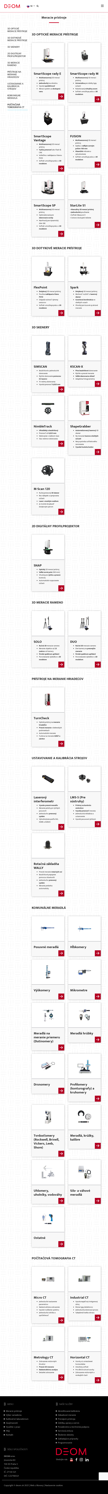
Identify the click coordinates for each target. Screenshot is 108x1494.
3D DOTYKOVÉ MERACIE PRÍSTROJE (17, 39)
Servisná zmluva (65, 1431)
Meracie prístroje (14, 1411)
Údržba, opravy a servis (68, 1423)
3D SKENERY (13, 47)
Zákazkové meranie (67, 1415)
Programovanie (65, 1443)
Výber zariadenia (13, 1415)
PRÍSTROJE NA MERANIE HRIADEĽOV (14, 74)
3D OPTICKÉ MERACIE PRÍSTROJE (17, 30)
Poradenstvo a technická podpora (73, 1427)
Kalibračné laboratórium (17, 1419)
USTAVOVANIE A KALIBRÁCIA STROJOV (15, 86)
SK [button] (31, 6)
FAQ (8, 1431)
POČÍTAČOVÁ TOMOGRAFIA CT (15, 106)
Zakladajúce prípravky (68, 1439)
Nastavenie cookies (54, 1485)
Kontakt (9, 1435)
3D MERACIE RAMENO (13, 64)
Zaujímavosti (12, 1423)
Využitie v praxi (13, 1427)
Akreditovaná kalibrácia (69, 1411)
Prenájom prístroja (66, 1419)
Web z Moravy (36, 1485)
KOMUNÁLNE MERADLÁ (14, 97)
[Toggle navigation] (102, 6)
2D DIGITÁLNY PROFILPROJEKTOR (16, 55)
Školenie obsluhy (66, 1435)
